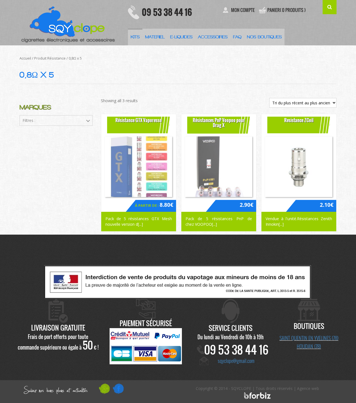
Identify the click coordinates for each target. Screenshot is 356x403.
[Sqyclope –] (69, 22)
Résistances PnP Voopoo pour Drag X (219, 123)
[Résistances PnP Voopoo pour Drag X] (218, 166)
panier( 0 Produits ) (286, 10)
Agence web (308, 388)
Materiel (155, 37)
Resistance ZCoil (298, 120)
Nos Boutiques (264, 37)
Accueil (25, 58)
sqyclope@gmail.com (236, 360)
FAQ (237, 37)
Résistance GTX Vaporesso (138, 120)
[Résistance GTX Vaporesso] (138, 166)
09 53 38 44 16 (167, 12)
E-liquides (181, 37)
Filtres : (29, 120)
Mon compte (243, 10)
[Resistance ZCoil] (298, 166)
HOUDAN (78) (309, 346)
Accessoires (213, 37)
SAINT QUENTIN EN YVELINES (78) (309, 337)
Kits (135, 37)
